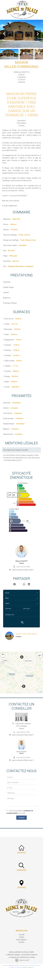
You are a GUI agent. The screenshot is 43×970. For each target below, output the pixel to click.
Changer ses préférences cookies (22, 957)
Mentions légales (14, 955)
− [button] (3, 657)
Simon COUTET (21, 561)
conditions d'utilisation (15, 967)
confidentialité (33, 965)
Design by (24, 960)
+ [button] (3, 654)
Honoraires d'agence (29, 955)
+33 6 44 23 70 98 (23, 567)
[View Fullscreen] (2, 662)
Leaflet (40, 692)
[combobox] (21, 593)
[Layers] (39, 655)
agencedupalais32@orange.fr (23, 570)
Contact (21, 126)
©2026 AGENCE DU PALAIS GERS (21, 952)
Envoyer (21, 817)
